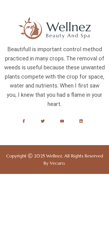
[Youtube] (61, 121)
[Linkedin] (81, 121)
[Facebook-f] (23, 121)
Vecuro (57, 163)
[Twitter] (42, 121)
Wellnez (54, 156)
